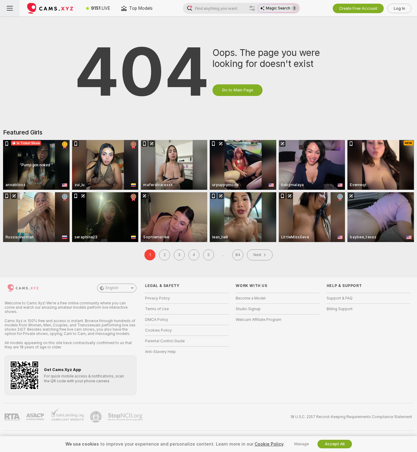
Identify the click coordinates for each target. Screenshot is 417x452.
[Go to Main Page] (50, 8)
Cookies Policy (158, 330)
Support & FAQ (340, 298)
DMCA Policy (156, 320)
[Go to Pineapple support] (96, 417)
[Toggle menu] (10, 8)
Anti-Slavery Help (160, 352)
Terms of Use (157, 309)
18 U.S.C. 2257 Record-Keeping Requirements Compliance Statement (351, 417)
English (112, 288)
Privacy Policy (157, 298)
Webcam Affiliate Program (258, 320)
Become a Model (251, 298)
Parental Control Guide (165, 341)
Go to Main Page (237, 90)
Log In (399, 8)
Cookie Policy (269, 444)
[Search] (252, 8)
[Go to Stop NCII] (126, 417)
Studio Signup (248, 309)
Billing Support (340, 309)
